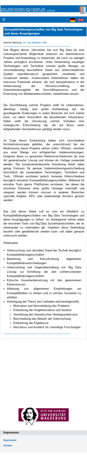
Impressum (10, 440)
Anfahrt (7, 445)
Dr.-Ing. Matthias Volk (35, 42)
